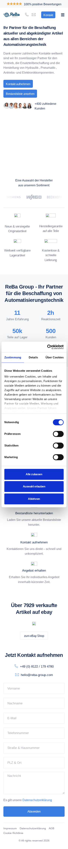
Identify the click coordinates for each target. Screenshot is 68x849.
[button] (63, 15)
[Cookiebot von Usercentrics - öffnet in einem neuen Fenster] (48, 346)
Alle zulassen (34, 474)
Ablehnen (34, 498)
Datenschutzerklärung (37, 800)
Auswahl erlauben (34, 486)
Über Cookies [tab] (55, 357)
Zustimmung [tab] (12, 357)
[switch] (58, 434)
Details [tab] (33, 357)
